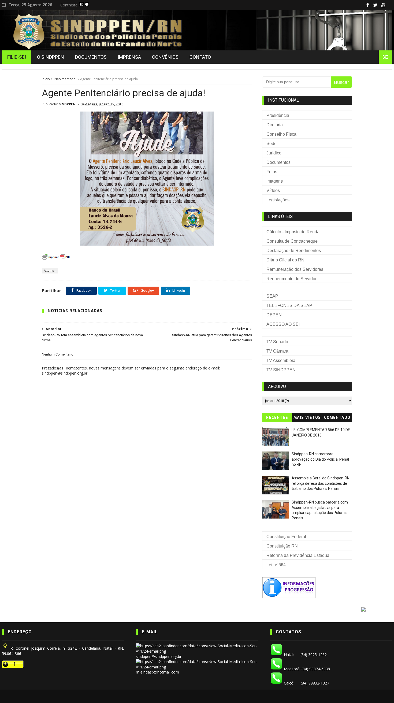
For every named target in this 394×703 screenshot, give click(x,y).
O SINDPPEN (50, 57)
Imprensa (129, 57)
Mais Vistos (307, 417)
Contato (200, 57)
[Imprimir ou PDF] (56, 259)
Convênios (165, 57)
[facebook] (367, 5)
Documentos (91, 57)
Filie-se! (16, 57)
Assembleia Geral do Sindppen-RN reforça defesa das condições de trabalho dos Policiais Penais (321, 483)
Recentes (277, 417)
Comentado (337, 417)
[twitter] (375, 5)
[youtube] (383, 5)
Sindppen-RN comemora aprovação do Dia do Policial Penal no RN (320, 459)
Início (46, 79)
